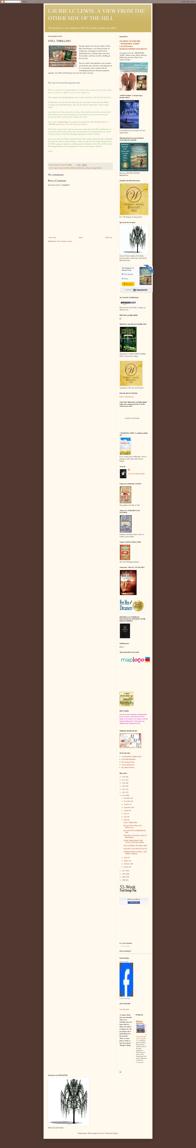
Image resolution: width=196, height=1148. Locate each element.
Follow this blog (134, 902)
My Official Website (128, 767)
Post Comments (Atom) (64, 241)
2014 (124, 789)
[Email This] (77, 165)
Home (81, 237)
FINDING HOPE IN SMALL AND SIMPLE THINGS (135, 853)
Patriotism (81, 168)
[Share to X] (81, 165)
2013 (124, 792)
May (125, 820)
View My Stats (124, 1009)
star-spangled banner (96, 168)
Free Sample (128, 274)
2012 (124, 795)
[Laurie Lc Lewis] (126, 996)
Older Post (108, 237)
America (56, 168)
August (126, 810)
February (127, 864)
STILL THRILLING (130, 822)
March (126, 861)
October (127, 804)
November (127, 801)
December (127, 798)
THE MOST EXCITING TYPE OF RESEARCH (135, 836)
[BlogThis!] (79, 165)
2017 (124, 780)
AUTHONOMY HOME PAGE (131, 756)
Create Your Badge (125, 998)
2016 (124, 783)
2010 (124, 874)
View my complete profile (136, 473)
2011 (124, 871)
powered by (128, 289)
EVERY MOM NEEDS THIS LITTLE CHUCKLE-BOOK (134, 841)
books (61, 168)
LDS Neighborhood (128, 765)
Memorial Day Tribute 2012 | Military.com (133, 826)
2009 (124, 877)
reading (87, 168)
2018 (124, 777)
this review (64, 122)
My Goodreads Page (128, 762)
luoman (101, 1133)
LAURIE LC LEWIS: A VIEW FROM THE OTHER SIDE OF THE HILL (96, 14)
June (125, 817)
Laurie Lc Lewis (124, 961)
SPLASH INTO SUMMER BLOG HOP (135, 831)
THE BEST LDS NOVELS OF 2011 (135, 849)
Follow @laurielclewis (127, 397)
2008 (124, 880)
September (127, 807)
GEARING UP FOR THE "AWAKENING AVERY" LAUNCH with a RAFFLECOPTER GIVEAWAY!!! (133, 45)
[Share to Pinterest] (86, 165)
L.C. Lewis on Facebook (125, 946)
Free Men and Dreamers (70, 168)
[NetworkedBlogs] (133, 899)
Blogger (115, 1133)
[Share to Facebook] (83, 165)
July (125, 814)
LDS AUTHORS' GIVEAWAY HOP (135, 845)
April (126, 857)
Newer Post (52, 237)
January (126, 867)
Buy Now (129, 284)
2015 (124, 786)
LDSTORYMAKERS (128, 759)
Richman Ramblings (139, 1022)
